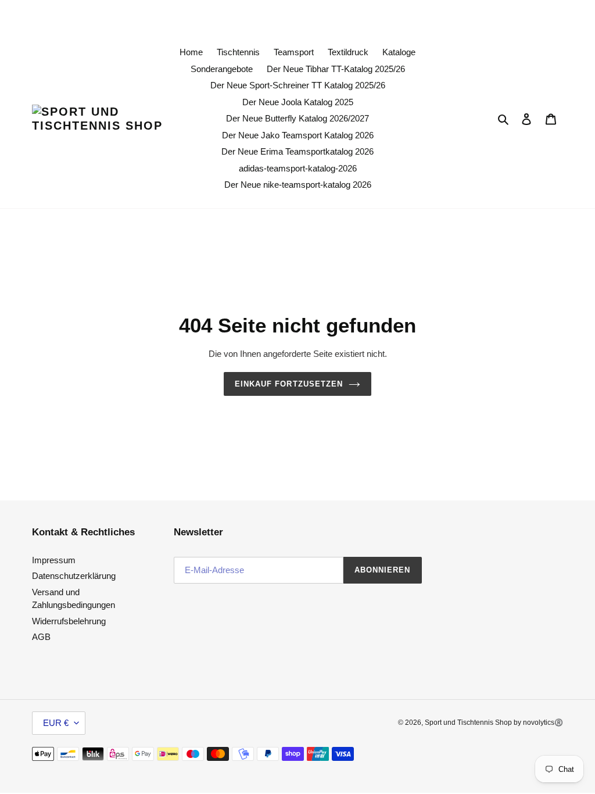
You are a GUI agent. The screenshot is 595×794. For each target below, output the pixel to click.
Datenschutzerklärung (74, 576)
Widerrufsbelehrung (69, 621)
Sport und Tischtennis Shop (469, 722)
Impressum (54, 560)
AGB (41, 637)
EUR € (56, 723)
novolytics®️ (543, 722)
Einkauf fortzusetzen (289, 384)
